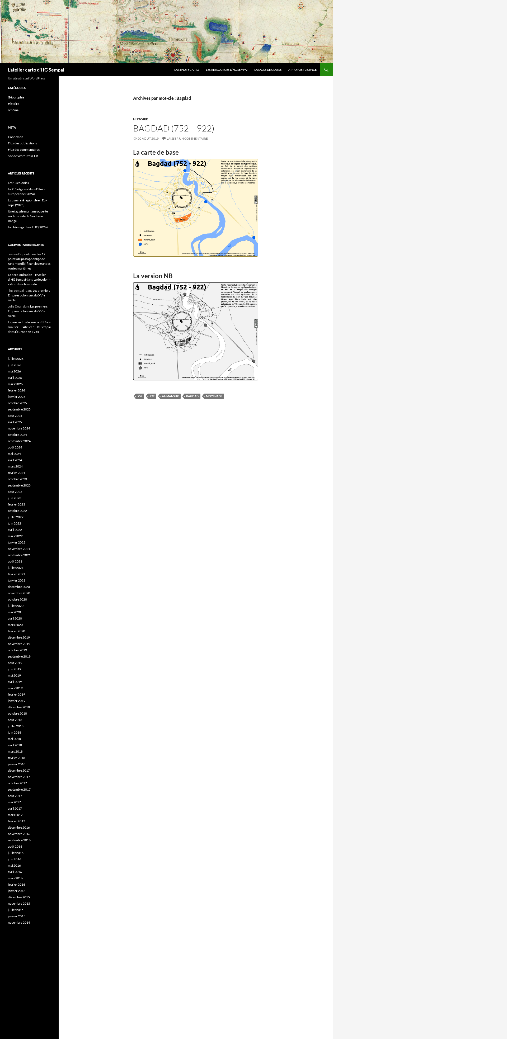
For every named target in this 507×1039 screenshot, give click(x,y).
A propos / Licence (302, 69)
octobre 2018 (17, 713)
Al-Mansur (170, 396)
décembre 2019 (19, 637)
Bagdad (192, 396)
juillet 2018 (16, 726)
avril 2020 (15, 618)
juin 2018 (14, 732)
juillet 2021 (16, 568)
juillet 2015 (16, 910)
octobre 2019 (17, 650)
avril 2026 (15, 378)
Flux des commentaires (24, 150)
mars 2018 (15, 751)
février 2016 (16, 884)
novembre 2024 (19, 428)
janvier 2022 (16, 542)
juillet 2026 (16, 359)
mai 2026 (14, 371)
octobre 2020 (17, 599)
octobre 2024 (17, 435)
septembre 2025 (19, 409)
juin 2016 (14, 859)
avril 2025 (15, 422)
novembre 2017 (19, 777)
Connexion (15, 137)
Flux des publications (22, 143)
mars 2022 (15, 536)
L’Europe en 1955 (27, 332)
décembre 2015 (19, 897)
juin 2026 (14, 365)
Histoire (140, 119)
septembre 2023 (19, 485)
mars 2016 (15, 878)
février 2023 (16, 504)
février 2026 (16, 390)
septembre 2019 (19, 656)
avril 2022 (15, 530)
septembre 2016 (19, 840)
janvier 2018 (16, 764)
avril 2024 (15, 460)
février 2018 (16, 758)
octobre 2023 (17, 479)
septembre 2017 (19, 789)
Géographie (16, 97)
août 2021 (15, 561)
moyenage (214, 396)
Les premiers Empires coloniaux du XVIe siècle (29, 295)
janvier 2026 (16, 397)
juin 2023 (14, 498)
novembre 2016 (19, 834)
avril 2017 (15, 808)
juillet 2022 (16, 517)
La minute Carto (186, 69)
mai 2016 (14, 865)
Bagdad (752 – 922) (173, 128)
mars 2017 (15, 815)
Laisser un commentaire (187, 138)
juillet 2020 (16, 606)
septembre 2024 (19, 441)
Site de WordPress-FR (23, 156)
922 (152, 396)
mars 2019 (15, 688)
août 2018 (15, 720)
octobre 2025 (17, 403)
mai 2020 (14, 612)
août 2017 (15, 796)
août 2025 (15, 416)
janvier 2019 (16, 701)
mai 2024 (14, 454)
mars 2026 (15, 384)
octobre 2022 (17, 511)
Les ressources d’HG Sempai (226, 69)
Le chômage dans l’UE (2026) (28, 227)
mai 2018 (14, 739)
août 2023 (15, 492)
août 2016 (15, 846)
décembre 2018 (19, 707)
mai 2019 (14, 675)
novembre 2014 (19, 922)
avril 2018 (15, 745)
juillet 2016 (16, 853)
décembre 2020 (19, 587)
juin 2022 (14, 523)
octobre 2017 (17, 783)
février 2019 (16, 694)
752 (140, 396)
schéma (13, 110)
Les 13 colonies (18, 183)
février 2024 (16, 473)
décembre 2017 (19, 770)
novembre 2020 (19, 593)
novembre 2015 (19, 903)
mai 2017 (14, 802)
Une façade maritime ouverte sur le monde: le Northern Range (28, 216)
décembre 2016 (19, 827)
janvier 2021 (16, 580)
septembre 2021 (19, 555)
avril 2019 (15, 682)
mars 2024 (15, 466)
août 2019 (15, 663)
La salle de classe (267, 69)
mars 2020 (15, 625)
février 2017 (16, 821)
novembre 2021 (19, 549)
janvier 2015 (16, 916)
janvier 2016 (16, 891)
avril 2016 (15, 872)
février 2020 (16, 631)
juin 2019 (14, 669)
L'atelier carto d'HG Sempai (36, 70)
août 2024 (15, 447)
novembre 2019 (19, 644)
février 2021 (16, 574)
